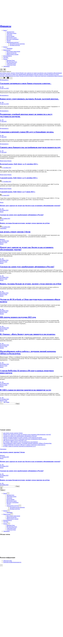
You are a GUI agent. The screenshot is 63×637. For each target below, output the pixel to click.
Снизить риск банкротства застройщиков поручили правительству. (30, 147)
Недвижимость (7, 56)
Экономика (6, 66)
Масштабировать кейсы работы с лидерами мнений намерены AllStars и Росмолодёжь (27, 443)
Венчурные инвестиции (13, 51)
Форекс (5, 59)
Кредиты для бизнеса (12, 39)
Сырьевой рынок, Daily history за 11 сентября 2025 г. (19, 178)
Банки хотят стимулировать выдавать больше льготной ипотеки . (29, 99)
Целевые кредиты (15, 45)
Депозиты (9, 34)
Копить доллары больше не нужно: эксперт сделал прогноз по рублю (25, 223)
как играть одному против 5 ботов (15, 232)
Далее (7, 402)
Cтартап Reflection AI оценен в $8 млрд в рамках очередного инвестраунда (24, 444)
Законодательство (11, 53)
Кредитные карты (12, 37)
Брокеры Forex (11, 60)
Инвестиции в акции (12, 54)
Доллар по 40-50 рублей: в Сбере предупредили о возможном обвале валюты (25, 439)
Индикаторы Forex (12, 62)
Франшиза (9, 48)
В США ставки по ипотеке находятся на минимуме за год (25, 390)
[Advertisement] (31, 11)
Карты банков (10, 36)
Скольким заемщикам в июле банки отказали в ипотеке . (25, 83)
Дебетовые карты (11, 33)
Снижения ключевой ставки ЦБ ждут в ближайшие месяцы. (27, 132)
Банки (5, 30)
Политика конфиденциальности (12, 562)
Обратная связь (7, 560)
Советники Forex (11, 63)
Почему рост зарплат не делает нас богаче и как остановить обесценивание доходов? (30, 205)
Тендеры (5, 57)
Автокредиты (10, 31)
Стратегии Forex (11, 65)
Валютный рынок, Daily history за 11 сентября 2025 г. (19, 164)
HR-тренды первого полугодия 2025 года (18, 317)
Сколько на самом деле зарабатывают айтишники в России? (22, 215)
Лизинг (9, 40)
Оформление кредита (13, 42)
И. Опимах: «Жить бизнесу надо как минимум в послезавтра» (27, 334)
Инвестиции (6, 50)
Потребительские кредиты (17, 43)
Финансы (5, 26)
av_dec (2, 87)
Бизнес (5, 47)
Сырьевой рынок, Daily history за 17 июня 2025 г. (17, 192)
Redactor (2, 239)
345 (5, 402)
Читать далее (3, 242)
